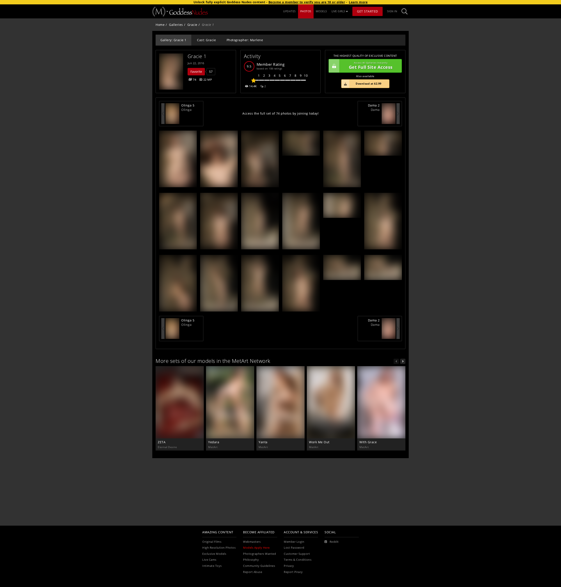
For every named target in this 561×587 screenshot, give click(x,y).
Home (160, 25)
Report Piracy (293, 572)
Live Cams (209, 560)
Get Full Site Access (371, 65)
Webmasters (252, 542)
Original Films (211, 542)
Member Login (294, 542)
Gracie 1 (197, 56)
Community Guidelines (259, 566)
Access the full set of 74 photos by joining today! (280, 113)
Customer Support (297, 554)
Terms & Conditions (297, 560)
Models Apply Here (256, 548)
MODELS (321, 11)
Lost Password (294, 548)
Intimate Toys (212, 566)
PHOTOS (305, 11)
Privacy (289, 566)
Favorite (196, 71)
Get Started (367, 11)
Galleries (176, 25)
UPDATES (289, 11)
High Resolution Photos (219, 548)
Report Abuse (252, 572)
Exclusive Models (214, 554)
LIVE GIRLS (338, 11)
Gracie (192, 25)
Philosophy (251, 560)
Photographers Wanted (259, 554)
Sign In (392, 11)
